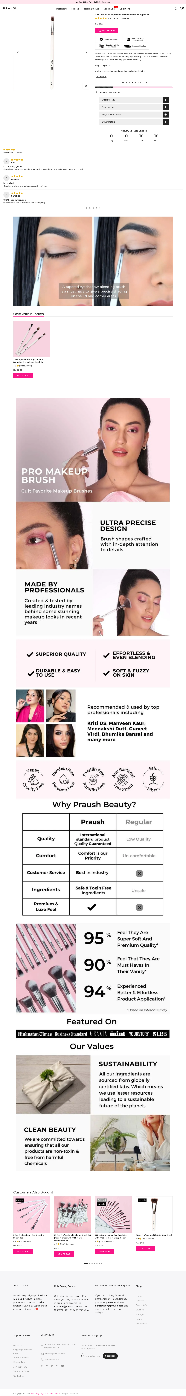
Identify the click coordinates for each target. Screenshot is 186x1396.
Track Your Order (21, 1371)
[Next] (86, 52)
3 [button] (93, 208)
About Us (17, 1345)
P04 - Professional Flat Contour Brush (154, 1235)
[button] (101, 18)
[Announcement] (93, 2)
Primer (139, 1319)
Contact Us (18, 1376)
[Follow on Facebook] (42, 1365)
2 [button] (90, 208)
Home (139, 1296)
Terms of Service (21, 1357)
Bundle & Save (143, 1305)
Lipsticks (140, 1300)
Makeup (75, 9)
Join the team (20, 1367)
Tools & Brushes (91, 9)
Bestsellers (61, 9)
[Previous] (18, 52)
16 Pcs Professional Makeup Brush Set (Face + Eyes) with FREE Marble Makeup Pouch (72, 1238)
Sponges (140, 1314)
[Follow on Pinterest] (57, 1365)
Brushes (140, 1310)
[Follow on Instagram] (47, 1365)
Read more (101, 76)
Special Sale (110, 8)
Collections (125, 9)
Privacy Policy (20, 1362)
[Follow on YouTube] (62, 1365)
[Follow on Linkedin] (52, 1365)
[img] (17, 159)
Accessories (141, 1323)
